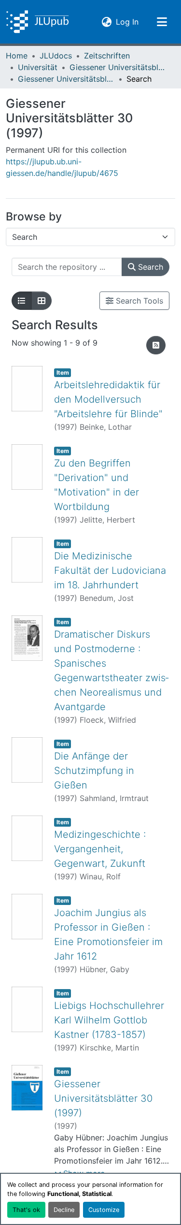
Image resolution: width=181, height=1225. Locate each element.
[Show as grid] (41, 301)
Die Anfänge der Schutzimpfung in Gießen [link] (94, 770)
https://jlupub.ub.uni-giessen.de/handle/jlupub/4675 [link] (62, 167)
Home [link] (17, 55)
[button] (37, 22)
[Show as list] (22, 301)
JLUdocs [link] (56, 55)
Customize (103, 1209)
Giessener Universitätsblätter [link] (118, 67)
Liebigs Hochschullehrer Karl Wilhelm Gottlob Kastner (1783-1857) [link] (109, 1020)
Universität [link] (37, 67)
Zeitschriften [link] (107, 55)
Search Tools (138, 301)
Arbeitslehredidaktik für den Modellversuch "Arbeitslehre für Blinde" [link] (108, 399)
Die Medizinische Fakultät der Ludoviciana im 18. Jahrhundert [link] (110, 570)
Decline (64, 1209)
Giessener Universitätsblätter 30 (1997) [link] (66, 79)
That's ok (26, 1209)
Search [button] (149, 267)
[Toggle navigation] (161, 22)
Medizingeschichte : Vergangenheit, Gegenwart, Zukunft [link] (100, 849)
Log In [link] (127, 21)
